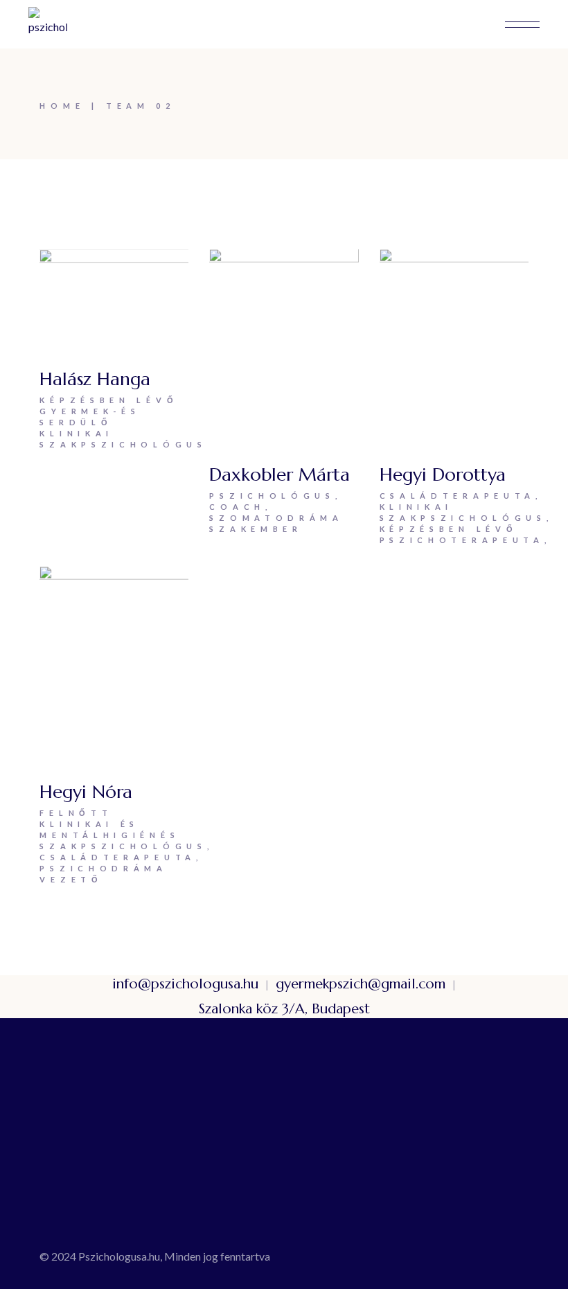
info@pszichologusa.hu (185, 984)
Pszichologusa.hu (119, 1256)
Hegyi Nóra (85, 792)
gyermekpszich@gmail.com (360, 984)
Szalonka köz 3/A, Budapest (284, 1008)
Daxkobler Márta (279, 474)
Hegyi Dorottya (443, 474)
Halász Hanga (94, 379)
